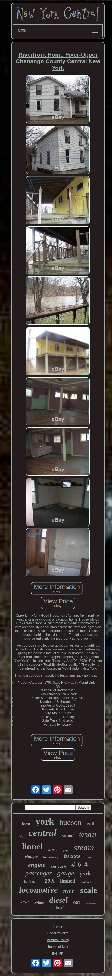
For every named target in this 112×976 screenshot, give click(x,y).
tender (88, 834)
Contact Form (58, 933)
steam (84, 847)
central (43, 833)
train (69, 891)
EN (54, 954)
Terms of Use (58, 947)
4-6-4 (79, 864)
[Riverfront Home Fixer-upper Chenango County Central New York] (58, 100)
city (21, 836)
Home (58, 926)
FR (61, 954)
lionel (32, 845)
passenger (38, 873)
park (85, 873)
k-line (39, 902)
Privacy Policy (58, 940)
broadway (50, 857)
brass (72, 856)
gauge (65, 873)
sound (68, 835)
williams (91, 903)
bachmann (31, 882)
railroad (57, 907)
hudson (71, 822)
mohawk (86, 882)
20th (50, 881)
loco (26, 823)
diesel (58, 900)
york (45, 821)
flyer (88, 857)
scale (88, 890)
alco (66, 850)
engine (36, 865)
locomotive (38, 890)
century (58, 866)
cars (76, 902)
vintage (31, 857)
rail (90, 823)
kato (24, 901)
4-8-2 (53, 850)
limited (67, 881)
